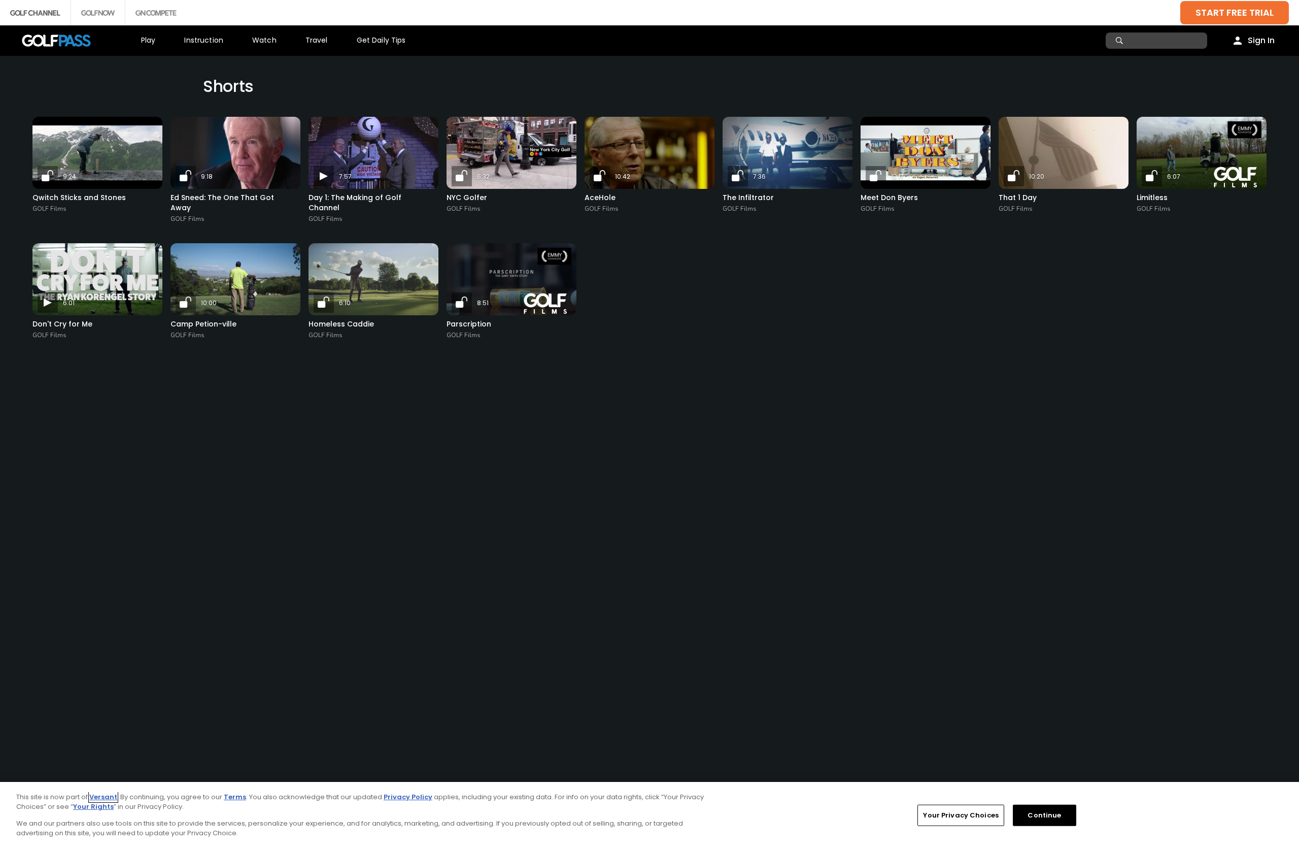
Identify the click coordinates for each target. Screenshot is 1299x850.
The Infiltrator (748, 197)
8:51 (483, 303)
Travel (316, 40)
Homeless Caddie (341, 324)
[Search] (1120, 40)
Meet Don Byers (889, 197)
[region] (649, 816)
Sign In (1261, 40)
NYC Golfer (467, 197)
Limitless (1152, 197)
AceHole (600, 197)
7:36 (759, 176)
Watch (264, 40)
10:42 (622, 176)
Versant (103, 797)
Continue (1044, 815)
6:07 (1173, 176)
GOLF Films (49, 209)
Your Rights (93, 806)
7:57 (345, 176)
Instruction (203, 40)
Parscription (469, 324)
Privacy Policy (408, 797)
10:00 (209, 303)
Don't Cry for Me (62, 324)
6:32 (483, 176)
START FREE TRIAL (1234, 12)
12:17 (897, 176)
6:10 (345, 303)
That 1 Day (1018, 197)
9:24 (69, 176)
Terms (235, 797)
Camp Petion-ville (203, 324)
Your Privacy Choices (961, 815)
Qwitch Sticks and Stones (79, 197)
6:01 (69, 303)
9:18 (207, 176)
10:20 (1036, 176)
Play (148, 40)
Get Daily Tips (381, 40)
